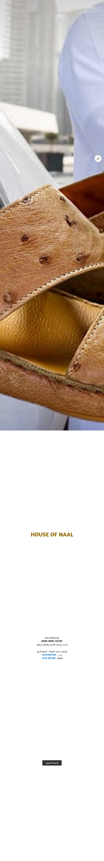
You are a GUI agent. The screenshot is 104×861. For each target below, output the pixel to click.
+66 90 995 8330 (49, 654)
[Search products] (98, 158)
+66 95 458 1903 (49, 658)
